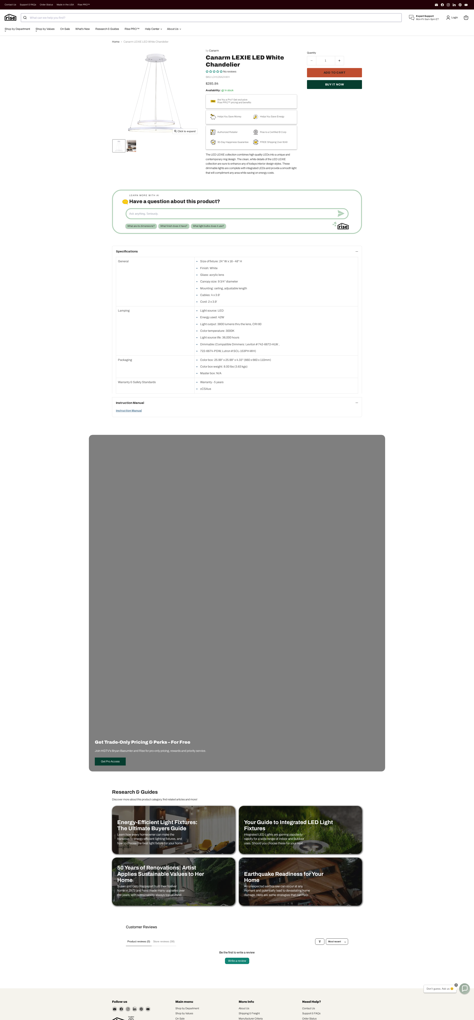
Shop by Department (17, 28)
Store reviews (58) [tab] (164, 941)
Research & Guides (107, 28)
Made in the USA (65, 4)
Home (115, 41)
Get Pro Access (110, 761)
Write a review (237, 960)
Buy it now (334, 84)
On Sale (65, 28)
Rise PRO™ (84, 4)
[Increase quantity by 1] (339, 60)
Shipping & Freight (249, 1013)
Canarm (214, 50)
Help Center (152, 28)
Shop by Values (45, 28)
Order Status (46, 4)
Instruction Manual (129, 410)
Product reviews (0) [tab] (138, 941)
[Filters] (319, 941)
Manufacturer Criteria (251, 1018)
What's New (82, 28)
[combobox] (211, 17)
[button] (452, 17)
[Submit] (25, 18)
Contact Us (10, 4)
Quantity (311, 52)
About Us (173, 28)
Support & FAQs (28, 4)
